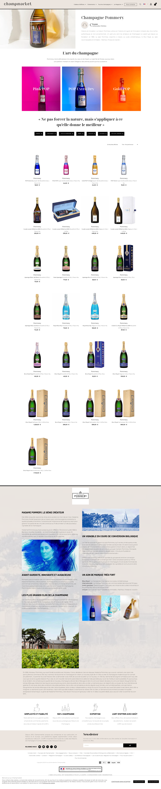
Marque (38, 133)
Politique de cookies (48, 783)
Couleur (90, 133)
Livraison (44, 755)
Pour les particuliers (126, 755)
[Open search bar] (140, 3)
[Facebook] (43, 746)
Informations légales (122, 753)
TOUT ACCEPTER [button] (153, 781)
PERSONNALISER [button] (139, 781)
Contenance (50, 133)
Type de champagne (66, 133)
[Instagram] (47, 746)
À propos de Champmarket (46, 753)
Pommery (37, 178)
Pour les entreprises (80, 758)
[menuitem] (146, 4)
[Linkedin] (55, 746)
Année (80, 133)
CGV (131, 753)
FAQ (81, 753)
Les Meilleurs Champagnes (82, 755)
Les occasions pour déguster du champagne (105, 755)
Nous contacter (73, 753)
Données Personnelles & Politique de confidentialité (99, 753)
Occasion (102, 133)
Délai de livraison (116, 133)
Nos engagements (61, 753)
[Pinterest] (39, 746)
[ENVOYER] (130, 745)
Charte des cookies (34, 755)
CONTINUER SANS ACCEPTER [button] (120, 781)
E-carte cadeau (68, 755)
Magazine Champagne (55, 755)
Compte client (32, 753)
